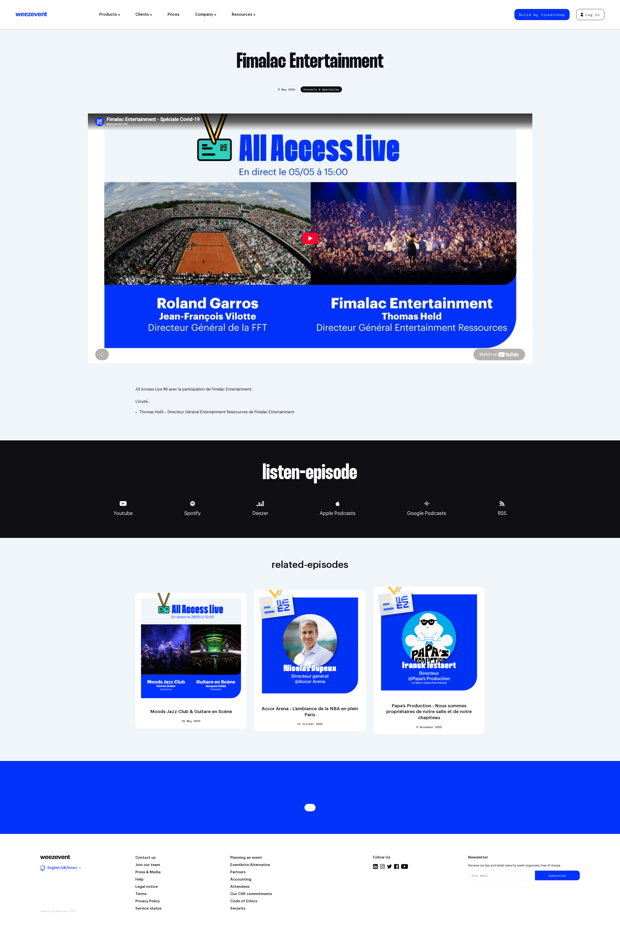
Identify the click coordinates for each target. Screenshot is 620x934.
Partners (238, 872)
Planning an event (246, 857)
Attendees (239, 887)
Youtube (404, 866)
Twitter (389, 866)
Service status (148, 908)
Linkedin (375, 866)
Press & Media (148, 872)
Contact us (145, 857)
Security (237, 908)
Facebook (396, 866)
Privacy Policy (147, 901)
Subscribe (557, 876)
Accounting (240, 879)
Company (204, 14)
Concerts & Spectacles (321, 89)
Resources (242, 14)
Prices (173, 14)
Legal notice (146, 887)
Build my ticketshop (542, 14)
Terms (141, 894)
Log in (592, 14)
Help (139, 879)
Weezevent (54, 14)
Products (108, 14)
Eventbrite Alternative (250, 865)
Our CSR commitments (251, 894)
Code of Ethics (243, 901)
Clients (142, 14)
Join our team (147, 865)
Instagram (382, 866)
